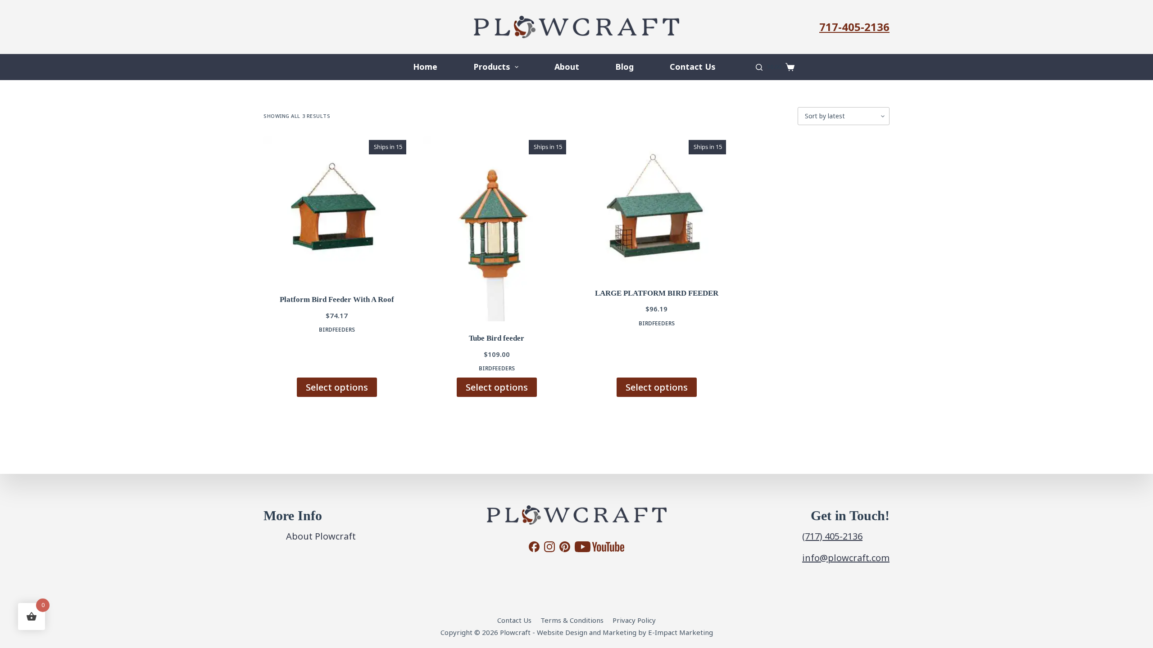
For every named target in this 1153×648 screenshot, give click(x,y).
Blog (624, 66)
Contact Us (692, 66)
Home (425, 66)
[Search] (759, 67)
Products (491, 66)
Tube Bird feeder (496, 338)
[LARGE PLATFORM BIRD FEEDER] (656, 206)
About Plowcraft (321, 536)
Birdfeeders (337, 329)
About (566, 66)
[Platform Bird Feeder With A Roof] (336, 209)
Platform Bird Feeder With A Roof (337, 299)
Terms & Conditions (572, 620)
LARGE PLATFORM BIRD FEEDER (656, 293)
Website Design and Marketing (586, 632)
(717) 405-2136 (832, 536)
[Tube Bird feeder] (496, 228)
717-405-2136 (854, 26)
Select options (337, 387)
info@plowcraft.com (846, 558)
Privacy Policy (634, 620)
